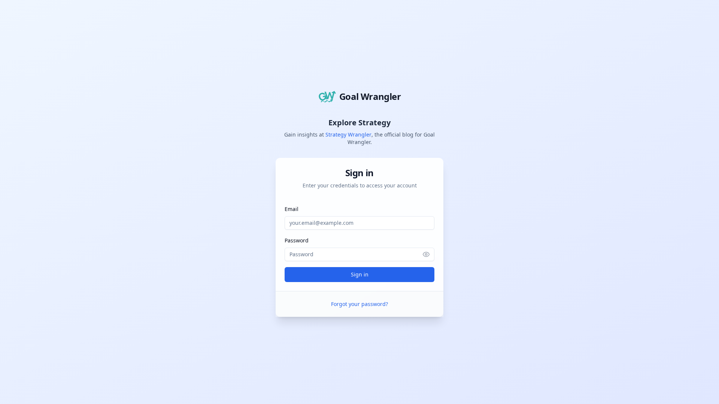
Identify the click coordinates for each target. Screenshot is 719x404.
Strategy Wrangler (348, 134)
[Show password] (428, 254)
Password (297, 240)
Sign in (359, 274)
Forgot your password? (359, 303)
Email (291, 208)
